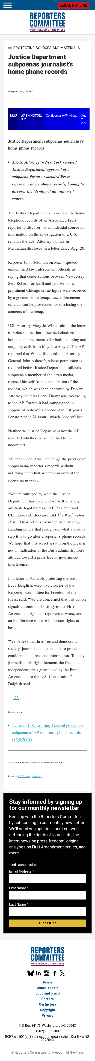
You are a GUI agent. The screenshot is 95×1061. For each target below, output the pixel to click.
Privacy (47, 1015)
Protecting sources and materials (46, 48)
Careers (47, 999)
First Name (19, 888)
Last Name (19, 904)
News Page (37, 776)
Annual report (47, 988)
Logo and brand (48, 993)
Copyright (47, 1010)
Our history (47, 1004)
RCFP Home (24, 776)
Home (47, 982)
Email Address (21, 871)
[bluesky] (30, 973)
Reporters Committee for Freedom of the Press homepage (47, 22)
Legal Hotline (73, 5)
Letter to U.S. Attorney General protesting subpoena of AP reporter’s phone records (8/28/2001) (47, 732)
